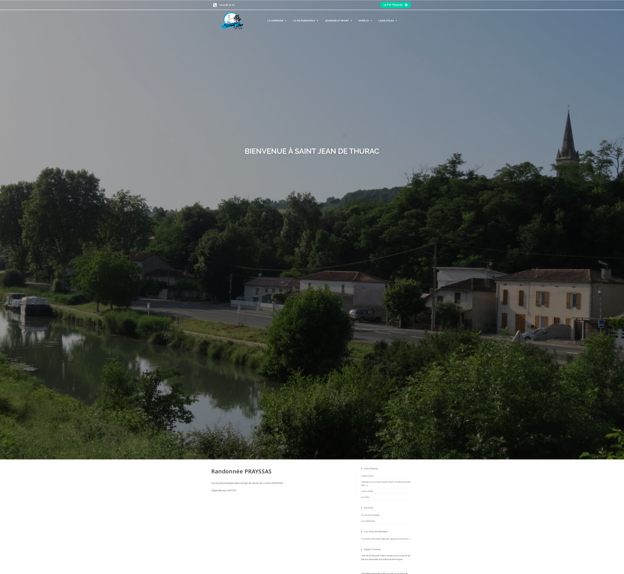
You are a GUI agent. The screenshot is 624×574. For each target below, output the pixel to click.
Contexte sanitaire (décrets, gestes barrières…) (385, 538)
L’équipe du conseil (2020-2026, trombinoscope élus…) (385, 483)
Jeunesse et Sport (337, 20)
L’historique (367, 475)
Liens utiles (386, 20)
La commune (275, 20)
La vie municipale (304, 20)
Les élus (365, 497)
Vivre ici (363, 20)
